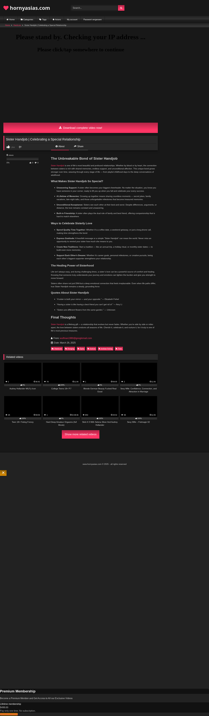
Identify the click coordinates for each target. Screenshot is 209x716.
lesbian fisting (106, 349)
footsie (92, 349)
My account (72, 19)
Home (12, 19)
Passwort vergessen (92, 19)
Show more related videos (81, 434)
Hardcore (17, 25)
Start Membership (9, 714)
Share (80, 146)
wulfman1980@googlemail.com (76, 338)
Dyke (82, 349)
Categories (28, 19)
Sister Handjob (57, 165)
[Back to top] (200, 707)
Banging (71, 349)
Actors (58, 19)
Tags (44, 19)
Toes (120, 349)
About (61, 146)
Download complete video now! (82, 127)
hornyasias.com (29, 7)
